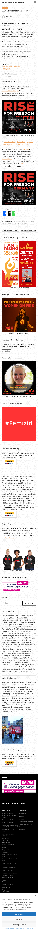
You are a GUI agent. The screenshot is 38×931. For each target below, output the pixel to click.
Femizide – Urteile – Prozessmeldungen (8, 876)
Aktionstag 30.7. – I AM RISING (9, 816)
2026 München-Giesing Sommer (20, 642)
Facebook (24, 144)
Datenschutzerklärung (20, 928)
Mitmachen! (21, 142)
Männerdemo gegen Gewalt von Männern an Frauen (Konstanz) (19, 662)
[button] (35, 895)
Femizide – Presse (7, 870)
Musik (4, 847)
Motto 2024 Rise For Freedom (8, 835)
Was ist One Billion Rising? (10, 825)
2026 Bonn (14, 671)
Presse (17, 144)
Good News (5, 891)
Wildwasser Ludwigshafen (12, 66)
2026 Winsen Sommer (9, 645)
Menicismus (16, 656)
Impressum (30, 928)
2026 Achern (24, 667)
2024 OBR (5, 8)
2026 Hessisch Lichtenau (16, 660)
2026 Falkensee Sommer (27, 645)
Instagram (6, 69)
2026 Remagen (18, 658)
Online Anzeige (22, 636)
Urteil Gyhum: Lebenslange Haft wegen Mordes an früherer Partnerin (17, 627)
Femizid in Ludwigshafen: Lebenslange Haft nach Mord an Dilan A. (18, 620)
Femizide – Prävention (9, 867)
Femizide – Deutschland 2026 (9, 855)
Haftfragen (19, 649)
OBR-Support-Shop (11, 505)
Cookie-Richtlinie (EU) (25, 824)
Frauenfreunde (27, 656)
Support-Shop (7, 159)
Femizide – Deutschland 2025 (9, 859)
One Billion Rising (10, 142)
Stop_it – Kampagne (8, 884)
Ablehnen (19, 919)
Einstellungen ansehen (19, 925)
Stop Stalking (9, 538)
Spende (22, 164)
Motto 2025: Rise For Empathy (8, 830)
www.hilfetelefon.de (9, 707)
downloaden (6, 349)
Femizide (5, 852)
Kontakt (21, 816)
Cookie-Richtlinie (9, 928)
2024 (15, 222)
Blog (3, 890)
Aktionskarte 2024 (7, 822)
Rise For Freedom (21, 223)
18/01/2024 (9, 16)
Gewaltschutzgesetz (9, 636)
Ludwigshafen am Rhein (26, 222)
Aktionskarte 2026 (7, 813)
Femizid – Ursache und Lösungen (9, 864)
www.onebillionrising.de (10, 91)
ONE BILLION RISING (13, 2)
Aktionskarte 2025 (7, 820)
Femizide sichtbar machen (10, 873)
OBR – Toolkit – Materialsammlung (8, 844)
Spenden (26, 149)
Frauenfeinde (6, 658)
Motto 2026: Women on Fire (10, 827)
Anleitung (5, 840)
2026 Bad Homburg (25, 671)
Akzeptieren (19, 914)
